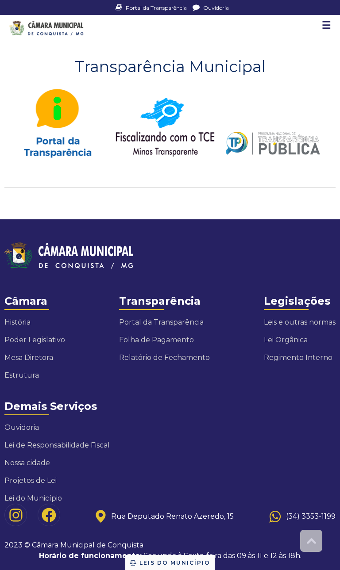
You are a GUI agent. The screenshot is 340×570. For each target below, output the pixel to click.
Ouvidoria (215, 7)
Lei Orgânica (286, 340)
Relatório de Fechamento (164, 357)
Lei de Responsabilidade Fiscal (57, 445)
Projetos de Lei (30, 480)
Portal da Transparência (156, 7)
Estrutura (21, 375)
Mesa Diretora (28, 357)
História (17, 322)
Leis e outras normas (300, 322)
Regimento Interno (298, 357)
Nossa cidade (27, 463)
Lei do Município (33, 498)
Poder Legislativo (34, 340)
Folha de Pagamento (156, 340)
